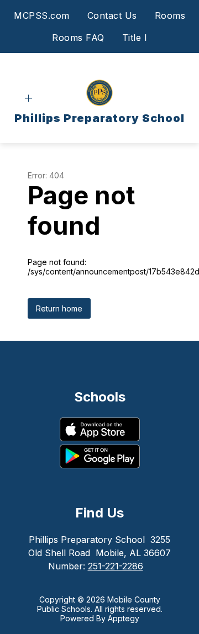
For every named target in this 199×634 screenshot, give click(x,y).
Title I (135, 37)
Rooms (170, 15)
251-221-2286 (115, 566)
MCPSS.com (42, 15)
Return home (59, 308)
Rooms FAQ (78, 37)
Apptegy (123, 618)
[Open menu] (28, 98)
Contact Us (112, 15)
